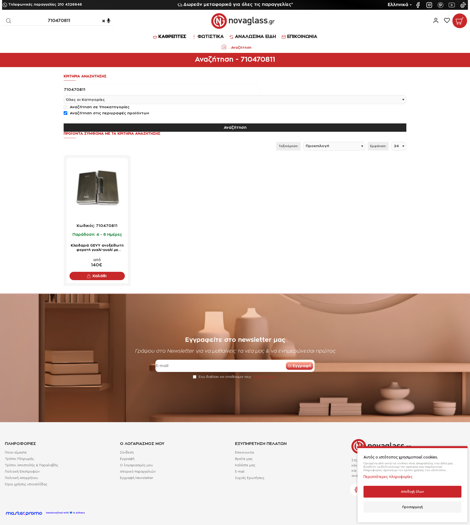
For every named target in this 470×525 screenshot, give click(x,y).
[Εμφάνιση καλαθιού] (459, 20)
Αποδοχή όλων (412, 491)
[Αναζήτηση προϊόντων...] (8, 20)
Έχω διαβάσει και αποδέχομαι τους (237, 376)
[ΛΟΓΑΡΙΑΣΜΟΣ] (435, 21)
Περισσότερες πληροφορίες (388, 477)
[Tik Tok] (463, 5)
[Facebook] (418, 5)
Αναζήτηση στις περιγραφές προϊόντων (109, 113)
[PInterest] (441, 5)
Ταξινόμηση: (288, 146)
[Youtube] (452, 5)
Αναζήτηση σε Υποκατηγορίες (99, 107)
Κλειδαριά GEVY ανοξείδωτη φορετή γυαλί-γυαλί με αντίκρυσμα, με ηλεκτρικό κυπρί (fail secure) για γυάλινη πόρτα (97, 248)
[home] (224, 47)
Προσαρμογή (412, 507)
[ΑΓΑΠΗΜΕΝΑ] (446, 21)
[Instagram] (429, 5)
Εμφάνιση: (378, 146)
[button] (97, 276)
